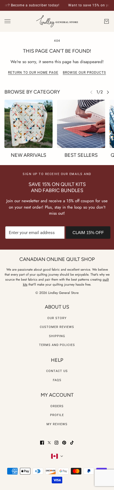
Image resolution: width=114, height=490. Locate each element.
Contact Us (57, 371)
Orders (57, 406)
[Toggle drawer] (7, 21)
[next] (108, 92)
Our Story (57, 318)
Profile (57, 415)
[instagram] (56, 443)
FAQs (57, 380)
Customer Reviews (57, 327)
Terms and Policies (57, 345)
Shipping (57, 336)
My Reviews (57, 424)
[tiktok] (72, 443)
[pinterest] (64, 443)
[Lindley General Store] (57, 21)
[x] (49, 442)
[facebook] (42, 443)
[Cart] (106, 21)
